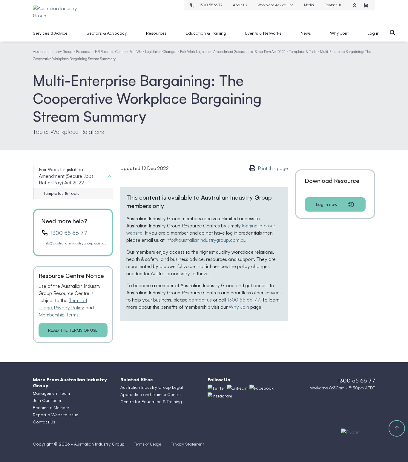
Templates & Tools (302, 51)
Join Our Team (47, 400)
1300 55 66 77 (211, 5)
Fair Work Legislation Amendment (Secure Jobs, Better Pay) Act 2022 (232, 51)
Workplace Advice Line (275, 5)
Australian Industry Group (52, 51)
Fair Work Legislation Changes (152, 51)
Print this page (273, 168)
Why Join (339, 33)
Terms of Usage (147, 443)
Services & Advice (50, 33)
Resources (156, 33)
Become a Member (51, 407)
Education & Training (206, 33)
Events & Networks (263, 33)
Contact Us (333, 5)
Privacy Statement (187, 443)
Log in (373, 33)
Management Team (51, 393)
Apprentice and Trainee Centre (150, 394)
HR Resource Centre (110, 51)
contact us (200, 300)
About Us (240, 5)
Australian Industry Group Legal (151, 387)
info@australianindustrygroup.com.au (75, 243)
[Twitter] (216, 388)
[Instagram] (220, 396)
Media (309, 5)
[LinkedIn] (237, 388)
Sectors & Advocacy (107, 33)
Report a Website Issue (55, 414)
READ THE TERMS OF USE (73, 330)
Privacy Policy (69, 307)
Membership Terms (59, 315)
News (305, 33)
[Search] (392, 33)
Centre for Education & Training (151, 401)
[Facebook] (261, 388)
